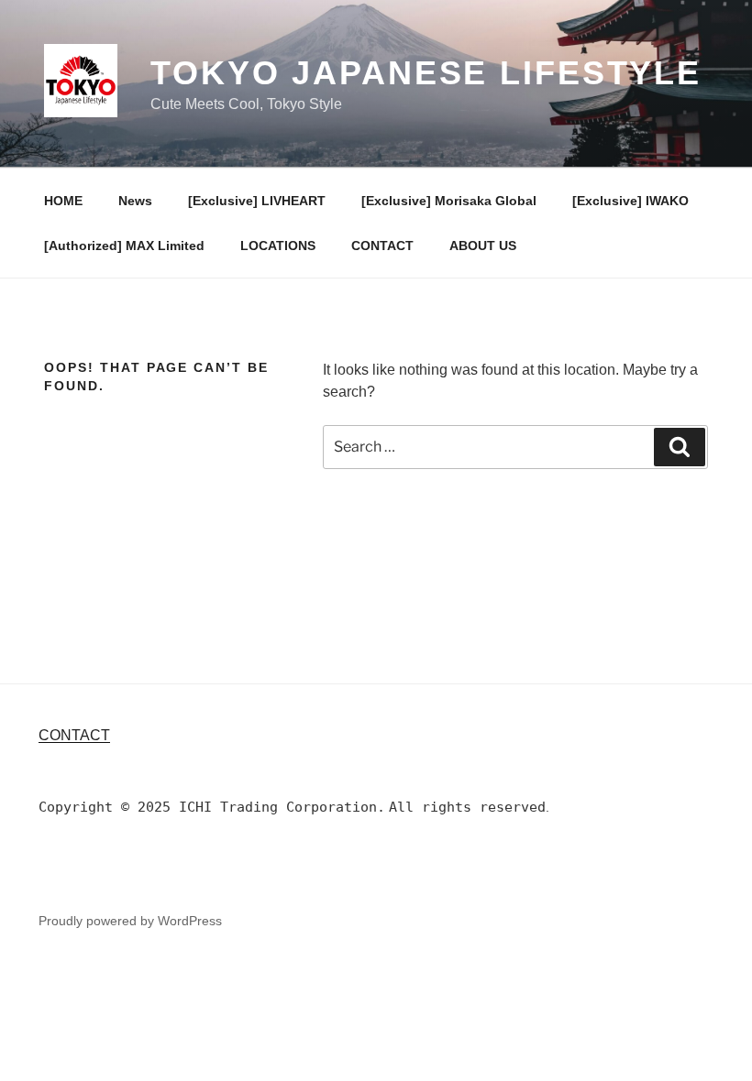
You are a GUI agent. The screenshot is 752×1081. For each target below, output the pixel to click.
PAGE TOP (719, 1033)
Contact (74, 735)
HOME (63, 200)
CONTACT (382, 245)
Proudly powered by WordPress (130, 920)
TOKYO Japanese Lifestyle (426, 73)
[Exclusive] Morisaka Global (448, 200)
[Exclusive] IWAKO (630, 200)
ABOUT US (482, 245)
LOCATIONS (277, 245)
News (135, 200)
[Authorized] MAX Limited (124, 245)
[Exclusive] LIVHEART (257, 200)
